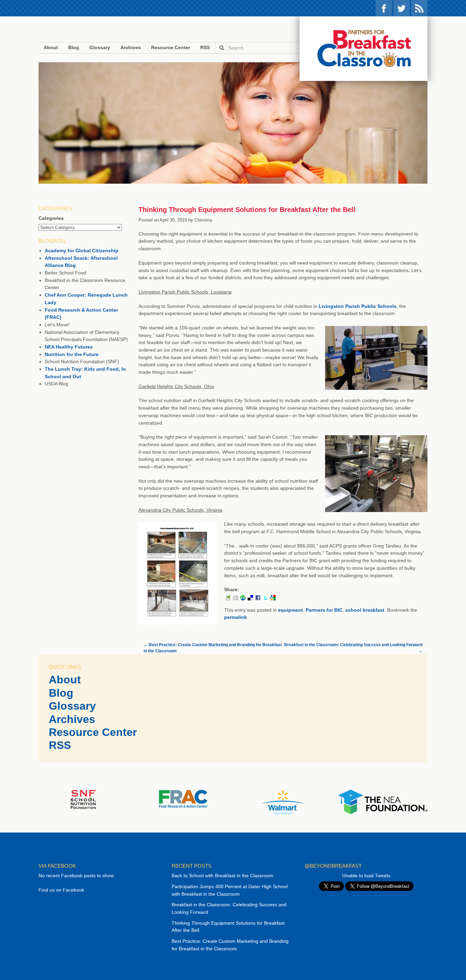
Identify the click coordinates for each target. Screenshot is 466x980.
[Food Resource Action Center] (183, 798)
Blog (73, 47)
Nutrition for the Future (72, 354)
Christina (203, 220)
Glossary (99, 47)
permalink (235, 617)
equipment (290, 610)
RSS (419, 8)
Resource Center (170, 47)
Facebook (384, 8)
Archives (130, 47)
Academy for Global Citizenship (81, 250)
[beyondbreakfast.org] (363, 48)
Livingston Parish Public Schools (357, 306)
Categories (51, 218)
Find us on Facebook (61, 890)
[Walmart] (283, 802)
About (51, 47)
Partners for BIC (324, 610)
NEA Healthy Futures (69, 347)
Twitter (401, 8)
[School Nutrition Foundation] (83, 799)
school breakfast (364, 610)
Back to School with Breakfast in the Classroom (222, 875)
